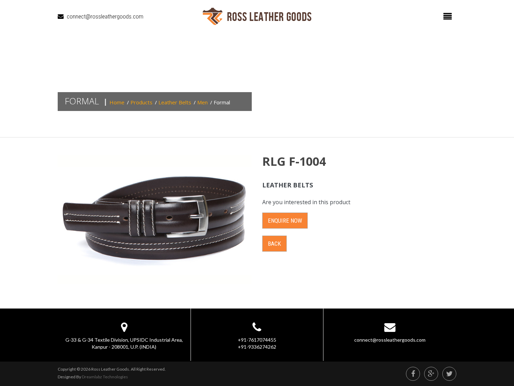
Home (116, 102)
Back (274, 243)
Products (141, 102)
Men (202, 102)
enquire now (285, 220)
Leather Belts (174, 102)
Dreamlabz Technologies (105, 376)
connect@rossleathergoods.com (105, 16)
